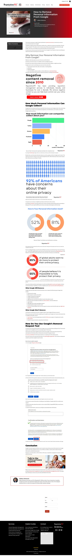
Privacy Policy (36, 553)
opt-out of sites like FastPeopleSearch (56, 285)
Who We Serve (38, 4)
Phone (46, 502)
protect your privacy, (50, 42)
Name (46, 497)
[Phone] (70, 1)
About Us (48, 4)
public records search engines (55, 284)
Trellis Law (48, 317)
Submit (47, 511)
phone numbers (46, 300)
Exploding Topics (59, 251)
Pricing (43, 4)
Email (46, 506)
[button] (21, 43)
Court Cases (29, 317)
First (45, 500)
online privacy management (34, 471)
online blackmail (55, 72)
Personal (27, 4)
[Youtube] (62, 530)
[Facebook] (56, 530)
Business (32, 4)
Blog (52, 4)
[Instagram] (58, 530)
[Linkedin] (60, 530)
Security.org (32, 152)
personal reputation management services (51, 471)
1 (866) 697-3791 (65, 1)
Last (52, 500)
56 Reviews (36, 549)
